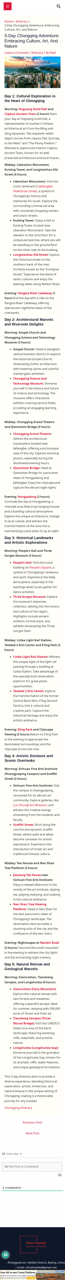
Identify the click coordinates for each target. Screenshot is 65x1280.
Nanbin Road (49, 943)
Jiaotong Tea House (27, 875)
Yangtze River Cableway (35, 293)
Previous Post (32, 1122)
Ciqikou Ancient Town (20, 114)
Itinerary (37, 53)
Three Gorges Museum (29, 597)
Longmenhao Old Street (30, 255)
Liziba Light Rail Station (30, 657)
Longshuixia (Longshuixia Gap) (35, 1048)
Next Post (32, 1133)
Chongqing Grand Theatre (32, 434)
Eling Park (25, 729)
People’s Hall (22, 563)
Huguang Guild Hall (33, 109)
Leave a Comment (17, 53)
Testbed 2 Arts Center (28, 691)
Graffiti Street (23, 825)
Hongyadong (27, 497)
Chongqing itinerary (18, 1108)
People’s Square (40, 567)
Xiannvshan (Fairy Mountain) (34, 989)
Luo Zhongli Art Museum (30, 805)
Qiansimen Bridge (26, 468)
